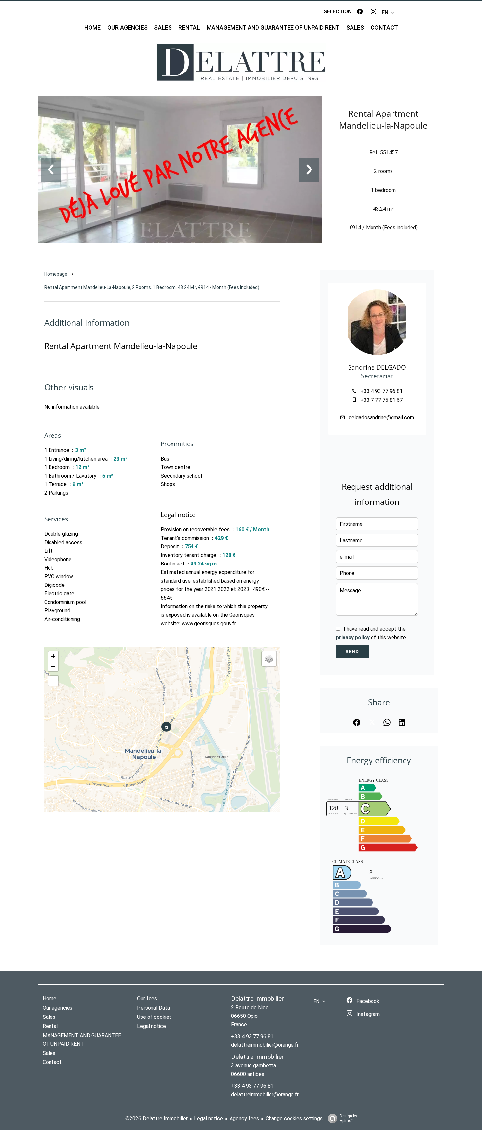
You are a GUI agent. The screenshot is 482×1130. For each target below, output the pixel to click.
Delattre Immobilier (257, 998)
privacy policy (353, 637)
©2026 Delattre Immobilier (156, 1118)
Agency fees (244, 1118)
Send (352, 651)
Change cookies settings (294, 1118)
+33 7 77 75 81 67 (381, 400)
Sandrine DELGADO (377, 367)
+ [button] (53, 656)
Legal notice (208, 1118)
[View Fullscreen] (53, 681)
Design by (348, 1118)
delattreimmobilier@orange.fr (265, 1045)
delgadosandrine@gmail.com (381, 417)
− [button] (53, 666)
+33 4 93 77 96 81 (381, 391)
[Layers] (269, 658)
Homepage (55, 274)
